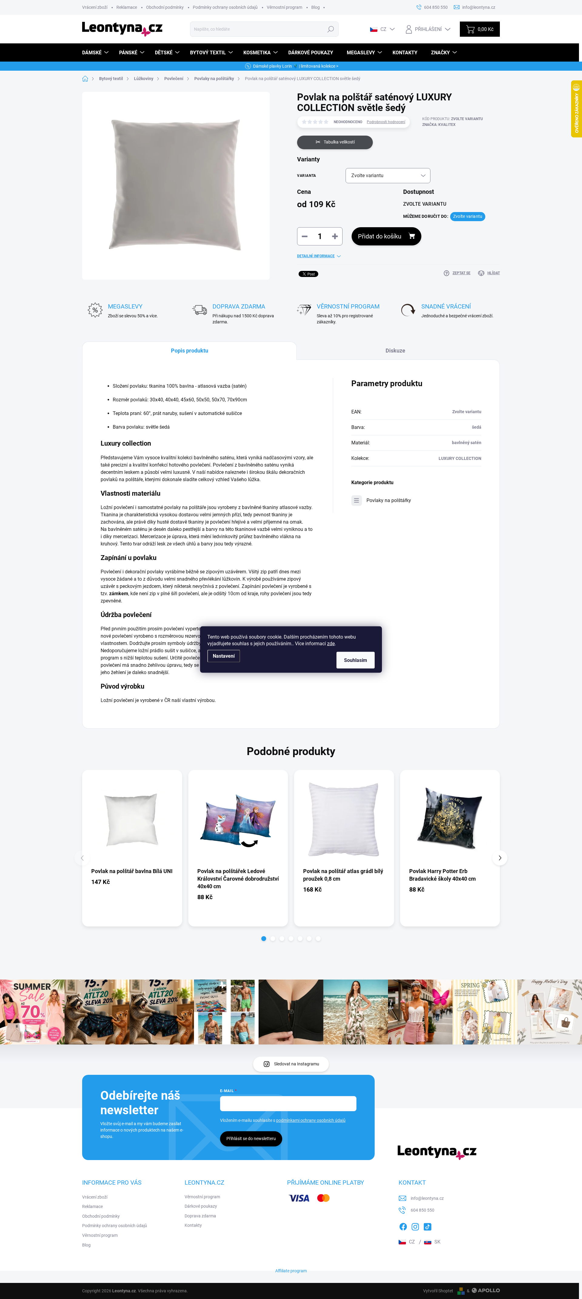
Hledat (331, 29)
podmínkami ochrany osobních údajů (311, 1120)
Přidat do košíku (379, 236)
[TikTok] (427, 1225)
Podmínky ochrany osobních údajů (225, 7)
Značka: (439, 125)
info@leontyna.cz (427, 1198)
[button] (263, 939)
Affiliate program (291, 1270)
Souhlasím (355, 660)
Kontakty (193, 1225)
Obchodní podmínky (165, 7)
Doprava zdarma (200, 1215)
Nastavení (224, 656)
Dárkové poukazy (201, 1206)
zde (331, 643)
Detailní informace (316, 256)
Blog (315, 7)
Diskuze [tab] (395, 350)
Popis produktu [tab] (189, 350)
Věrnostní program (284, 7)
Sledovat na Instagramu (296, 1063)
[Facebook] (403, 1225)
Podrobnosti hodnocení (386, 122)
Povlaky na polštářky (388, 500)
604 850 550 (422, 1210)
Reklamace (126, 7)
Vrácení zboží (94, 7)
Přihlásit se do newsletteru (251, 1138)
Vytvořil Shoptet (438, 1290)
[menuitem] (96, 52)
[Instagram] (415, 1225)
